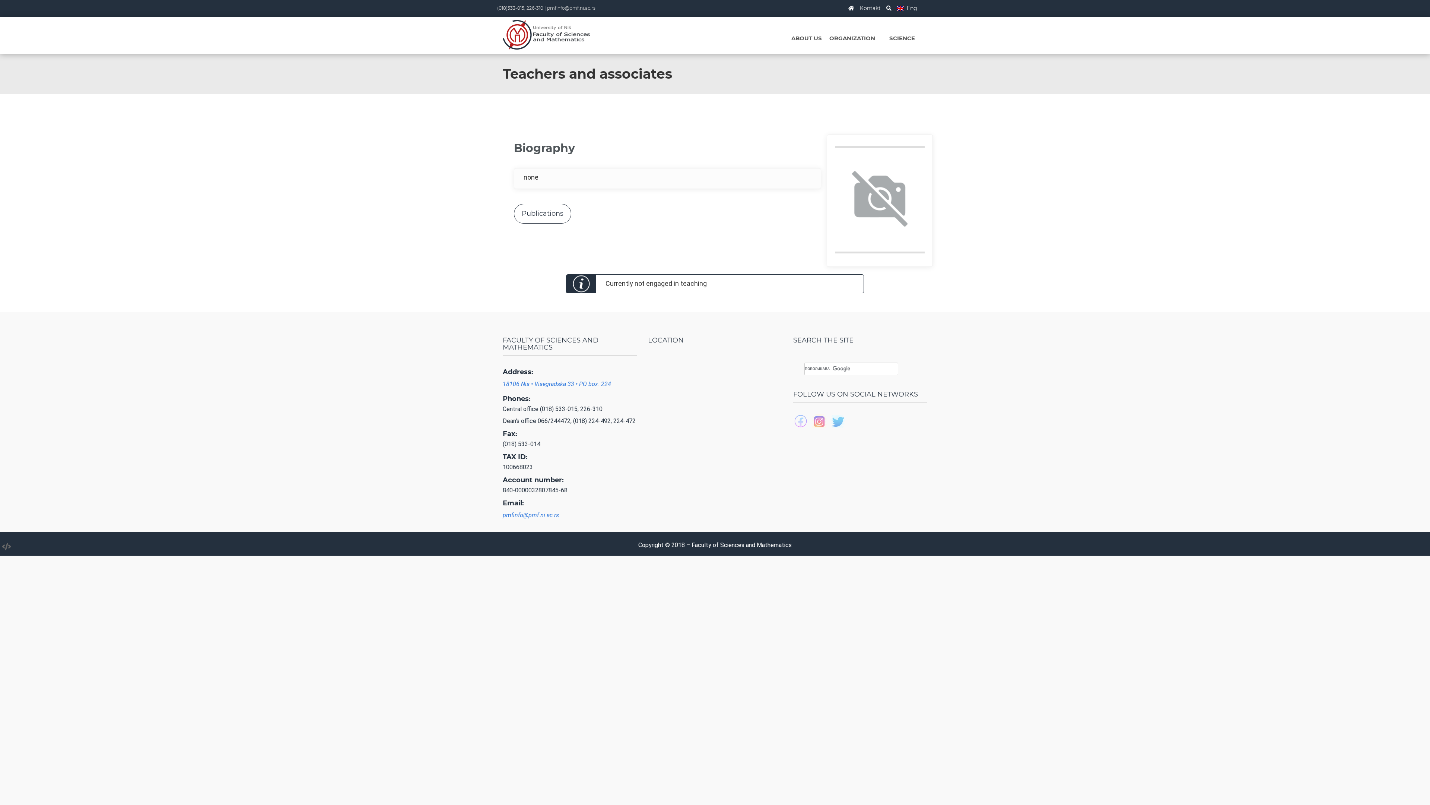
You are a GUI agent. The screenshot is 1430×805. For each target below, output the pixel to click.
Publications (542, 213)
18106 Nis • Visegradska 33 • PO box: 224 (557, 384)
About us (806, 38)
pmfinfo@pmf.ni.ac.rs (571, 8)
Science (902, 38)
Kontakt (870, 8)
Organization (852, 38)
